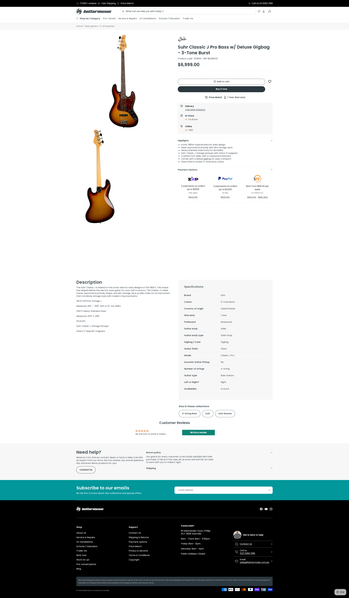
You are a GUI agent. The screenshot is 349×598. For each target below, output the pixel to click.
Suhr (207, 413)
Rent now (81, 555)
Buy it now (221, 89)
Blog (78, 568)
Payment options (138, 541)
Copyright (134, 559)
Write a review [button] (198, 432)
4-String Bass (189, 413)
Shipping (151, 468)
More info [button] (193, 197)
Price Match (135, 546)
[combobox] (187, 11)
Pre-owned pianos (86, 564)
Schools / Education (86, 546)
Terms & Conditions (139, 555)
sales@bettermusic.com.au (254, 562)
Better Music (88, 590)
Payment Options (187, 169)
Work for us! (82, 559)
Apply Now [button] (263, 197)
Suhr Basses (225, 413)
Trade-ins (81, 550)
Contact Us (86, 469)
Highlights (183, 140)
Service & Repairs (85, 537)
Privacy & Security (138, 550)
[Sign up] (269, 490)
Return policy (153, 452)
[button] (270, 82)
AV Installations (84, 541)
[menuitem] (88, 19)
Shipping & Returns (139, 537)
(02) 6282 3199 (247, 553)
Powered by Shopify (101, 590)
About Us (81, 532)
